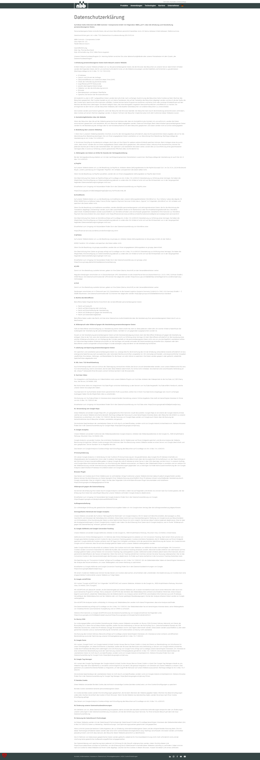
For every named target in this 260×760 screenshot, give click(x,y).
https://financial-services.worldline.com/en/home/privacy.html (96, 231)
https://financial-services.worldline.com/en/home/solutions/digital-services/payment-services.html (144, 214)
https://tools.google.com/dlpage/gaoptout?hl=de (91, 482)
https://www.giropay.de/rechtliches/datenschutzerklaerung (95, 262)
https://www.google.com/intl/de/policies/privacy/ (91, 615)
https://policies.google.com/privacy (127, 425)
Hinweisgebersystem (113, 756)
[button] (4, 755)
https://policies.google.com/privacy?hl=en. (135, 676)
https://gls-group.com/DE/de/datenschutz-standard (153, 293)
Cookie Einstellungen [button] (131, 756)
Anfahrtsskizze (84, 756)
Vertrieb (166, 2)
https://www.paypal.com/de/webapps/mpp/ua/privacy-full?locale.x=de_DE (100, 191)
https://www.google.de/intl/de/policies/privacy (164, 404)
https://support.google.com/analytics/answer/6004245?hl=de (95, 499)
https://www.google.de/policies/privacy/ (88, 569)
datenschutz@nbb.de (135, 56)
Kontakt (173, 2)
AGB (122, 756)
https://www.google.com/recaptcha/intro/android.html (131, 615)
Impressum (93, 756)
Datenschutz (102, 756)
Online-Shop (181, 2)
